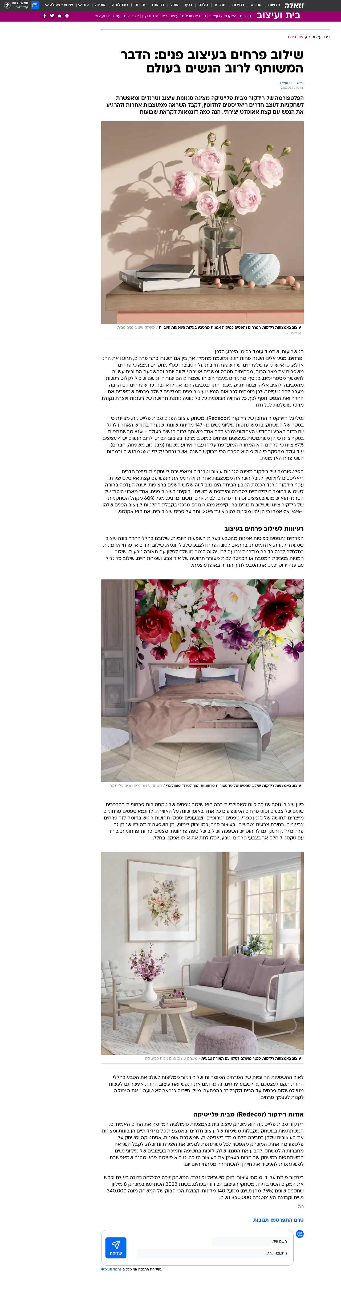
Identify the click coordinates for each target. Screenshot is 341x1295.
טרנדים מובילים (194, 16)
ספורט (256, 5)
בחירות (238, 5)
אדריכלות (131, 16)
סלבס (203, 5)
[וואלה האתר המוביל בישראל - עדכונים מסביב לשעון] (294, 5)
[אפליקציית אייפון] (59, 16)
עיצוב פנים (170, 16)
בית (301, 1207)
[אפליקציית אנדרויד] (67, 16)
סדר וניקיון (150, 16)
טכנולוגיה (120, 5)
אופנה (100, 5)
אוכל (174, 5)
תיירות (139, 5)
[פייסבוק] (44, 16)
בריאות (158, 5)
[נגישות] (7, 5)
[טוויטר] (52, 16)
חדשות (274, 5)
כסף (188, 5)
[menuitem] (271, 5)
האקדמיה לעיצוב (222, 16)
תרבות (220, 5)
